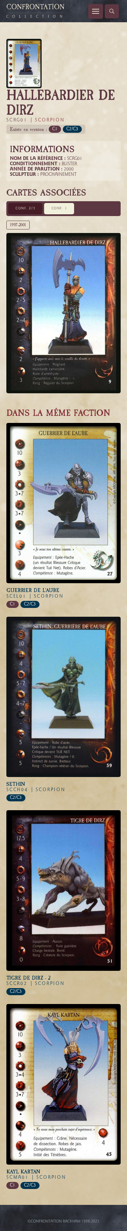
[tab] (25, 208)
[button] (95, 11)
